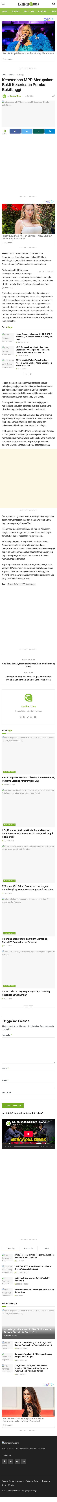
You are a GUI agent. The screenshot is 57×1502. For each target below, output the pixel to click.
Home (4, 11)
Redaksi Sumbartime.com (12, 1481)
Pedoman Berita (32, 1481)
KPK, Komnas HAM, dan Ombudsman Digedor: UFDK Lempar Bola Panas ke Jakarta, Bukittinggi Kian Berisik (32, 350)
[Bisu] (47, 1146)
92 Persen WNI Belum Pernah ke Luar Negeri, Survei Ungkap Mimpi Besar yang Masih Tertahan (34, 363)
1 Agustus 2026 (22, 355)
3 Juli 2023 (29, 96)
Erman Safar (13, 584)
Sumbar (16, 11)
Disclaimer (46, 1481)
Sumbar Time (15, 96)
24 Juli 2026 (21, 368)
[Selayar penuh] (51, 1146)
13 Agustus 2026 (21, 1360)
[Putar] (5, 1146)
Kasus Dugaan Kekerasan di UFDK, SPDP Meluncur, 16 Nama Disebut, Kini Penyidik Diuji (34, 336)
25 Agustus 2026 (22, 342)
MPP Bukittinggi (28, 584)
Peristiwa (29, 11)
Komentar (7, 1035)
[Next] (31, 374)
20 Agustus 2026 (21, 1348)
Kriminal (42, 11)
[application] (28, 1134)
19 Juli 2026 (7, 998)
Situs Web (6, 1092)
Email (5, 1080)
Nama (5, 1068)
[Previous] (26, 374)
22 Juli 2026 (7, 946)
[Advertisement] (28, 165)
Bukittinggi (20, 75)
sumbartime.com (14, 1491)
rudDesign (33, 1491)
